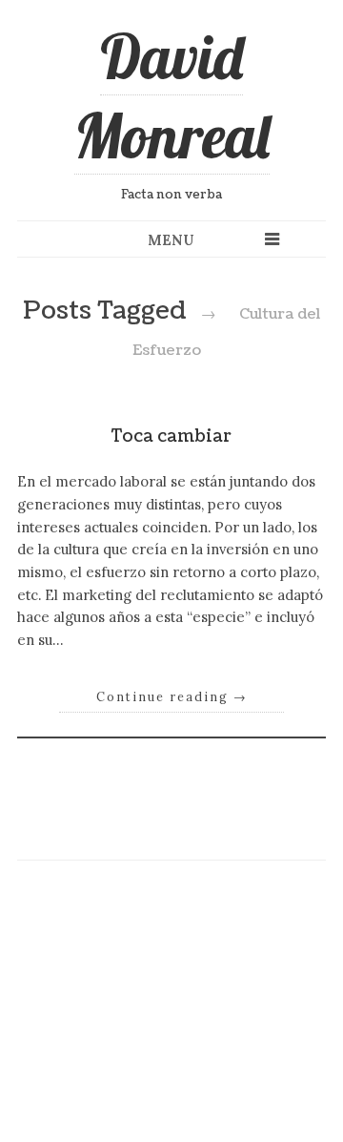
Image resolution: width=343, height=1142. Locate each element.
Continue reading (172, 696)
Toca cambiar (171, 436)
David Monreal (172, 96)
